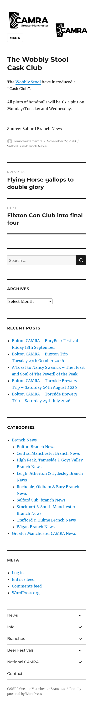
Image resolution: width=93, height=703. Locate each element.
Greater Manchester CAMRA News (44, 533)
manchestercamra (28, 141)
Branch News (24, 440)
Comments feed (27, 586)
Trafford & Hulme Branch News (46, 520)
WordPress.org (26, 592)
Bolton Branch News (36, 446)
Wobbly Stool (28, 82)
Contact (15, 673)
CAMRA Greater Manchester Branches (36, 689)
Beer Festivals (20, 650)
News (12, 615)
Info (11, 627)
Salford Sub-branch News (26, 146)
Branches (16, 638)
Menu (15, 38)
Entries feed (23, 579)
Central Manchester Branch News (48, 453)
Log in (18, 572)
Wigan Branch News (36, 526)
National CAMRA (23, 662)
